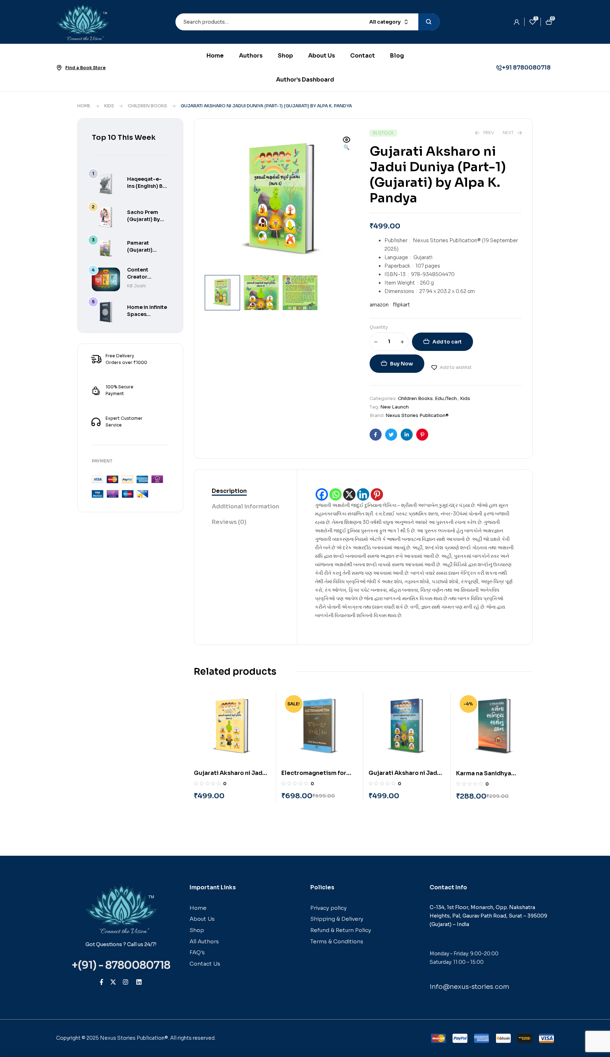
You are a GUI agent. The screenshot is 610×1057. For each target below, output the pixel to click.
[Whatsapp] (335, 494)
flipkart (401, 304)
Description (229, 491)
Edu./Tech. (446, 398)
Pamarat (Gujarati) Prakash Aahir (145, 250)
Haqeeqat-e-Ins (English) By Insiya (146, 186)
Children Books (147, 105)
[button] (346, 144)
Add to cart (447, 342)
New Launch (394, 407)
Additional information (245, 506)
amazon (379, 304)
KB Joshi (136, 285)
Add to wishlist (456, 367)
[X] (349, 494)
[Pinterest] (377, 494)
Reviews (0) (229, 522)
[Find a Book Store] (59, 68)
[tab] (245, 491)
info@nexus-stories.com (469, 987)
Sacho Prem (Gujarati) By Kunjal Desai (143, 219)
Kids (109, 105)
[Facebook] (322, 494)
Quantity (379, 327)
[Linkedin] (363, 494)
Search (428, 21)
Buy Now (401, 363)
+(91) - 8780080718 (121, 965)
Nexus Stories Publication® (417, 415)
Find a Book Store (85, 67)
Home (83, 105)
